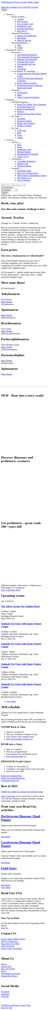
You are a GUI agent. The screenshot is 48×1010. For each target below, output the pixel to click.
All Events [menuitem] (21, 130)
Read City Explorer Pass (11, 776)
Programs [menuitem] (10, 100)
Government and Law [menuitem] (26, 64)
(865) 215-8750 (7, 946)
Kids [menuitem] (19, 45)
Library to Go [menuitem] (23, 156)
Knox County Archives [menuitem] (27, 83)
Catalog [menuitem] (20, 19)
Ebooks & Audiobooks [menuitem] (26, 36)
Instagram (5, 994)
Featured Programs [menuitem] (20, 102)
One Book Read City (10, 780)
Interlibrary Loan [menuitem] (24, 26)
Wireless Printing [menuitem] (24, 166)
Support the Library (9, 976)
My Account (32, 7)
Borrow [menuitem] (9, 14)
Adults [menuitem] (20, 47)
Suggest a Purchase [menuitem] (25, 29)
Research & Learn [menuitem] (14, 50)
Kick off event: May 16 (16, 756)
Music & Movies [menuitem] (24, 40)
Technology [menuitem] (17, 159)
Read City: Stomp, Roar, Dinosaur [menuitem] (31, 104)
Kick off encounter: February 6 (19, 739)
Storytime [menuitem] (21, 119)
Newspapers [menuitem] (22, 92)
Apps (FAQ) (6, 966)
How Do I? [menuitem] (22, 31)
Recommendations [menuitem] (19, 43)
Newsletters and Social (10, 973)
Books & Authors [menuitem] (24, 121)
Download (5, 837)
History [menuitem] (20, 66)
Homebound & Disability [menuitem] (27, 154)
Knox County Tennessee (11, 948)
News (3, 971)
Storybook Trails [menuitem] (24, 171)
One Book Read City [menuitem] (26, 107)
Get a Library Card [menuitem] (25, 24)
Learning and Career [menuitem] (25, 62)
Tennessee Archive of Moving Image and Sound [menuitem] (29, 86)
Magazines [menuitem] (21, 38)
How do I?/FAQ (8, 969)
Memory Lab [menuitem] (22, 164)
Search (5, 193)
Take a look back (8, 796)
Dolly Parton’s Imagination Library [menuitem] (32, 175)
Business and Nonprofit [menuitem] (27, 59)
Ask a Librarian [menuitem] (23, 180)
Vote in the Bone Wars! (11, 590)
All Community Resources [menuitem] (28, 57)
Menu (4, 10)
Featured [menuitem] (15, 90)
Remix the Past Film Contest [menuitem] (29, 114)
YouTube (5, 996)
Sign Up (4, 928)
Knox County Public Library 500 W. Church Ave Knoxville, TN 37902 (13, 941)
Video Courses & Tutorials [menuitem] (28, 97)
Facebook (5, 992)
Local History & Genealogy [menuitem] (23, 71)
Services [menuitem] (9, 140)
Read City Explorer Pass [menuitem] (27, 173)
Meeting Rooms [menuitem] (24, 152)
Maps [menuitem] (19, 95)
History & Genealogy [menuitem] (26, 123)
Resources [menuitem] (16, 52)
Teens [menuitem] (19, 135)
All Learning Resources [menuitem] (27, 55)
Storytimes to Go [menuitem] (24, 178)
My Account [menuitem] (22, 21)
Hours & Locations (9, 7)
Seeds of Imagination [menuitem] (26, 109)
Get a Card (22, 7)
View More (11, 701)
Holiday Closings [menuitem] (24, 126)
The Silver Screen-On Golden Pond (20, 606)
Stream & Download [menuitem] (20, 33)
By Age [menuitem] (15, 128)
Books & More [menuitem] (18, 17)
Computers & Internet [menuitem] (26, 161)
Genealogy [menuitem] (21, 69)
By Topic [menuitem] (16, 116)
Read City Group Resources (13, 778)
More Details (6, 302)
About (4, 964)
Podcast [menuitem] (20, 111)
